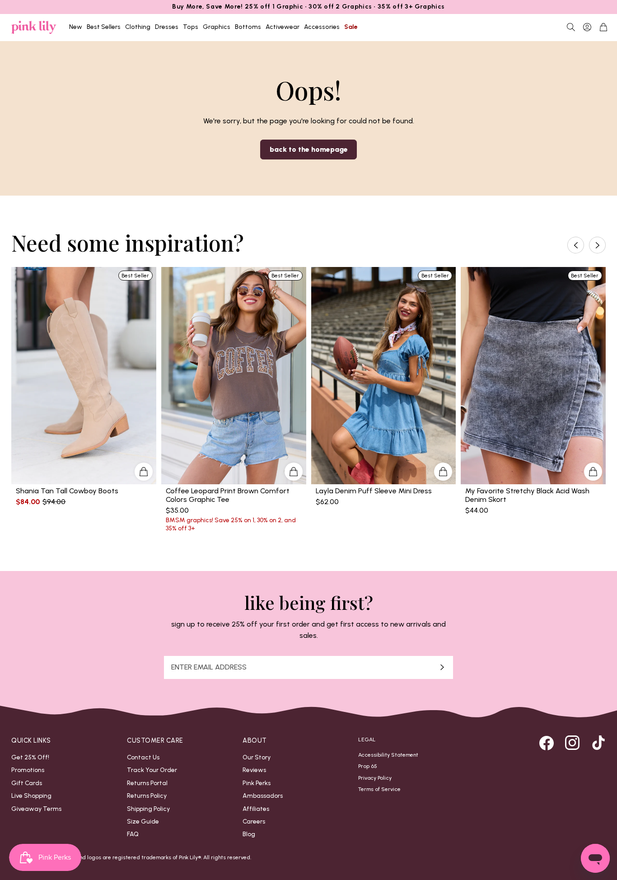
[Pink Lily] (33, 27)
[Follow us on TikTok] (598, 742)
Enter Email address (209, 667)
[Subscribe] (442, 667)
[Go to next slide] (597, 244)
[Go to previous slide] (575, 244)
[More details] (144, 472)
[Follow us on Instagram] (572, 742)
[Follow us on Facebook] (546, 742)
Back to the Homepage (309, 149)
